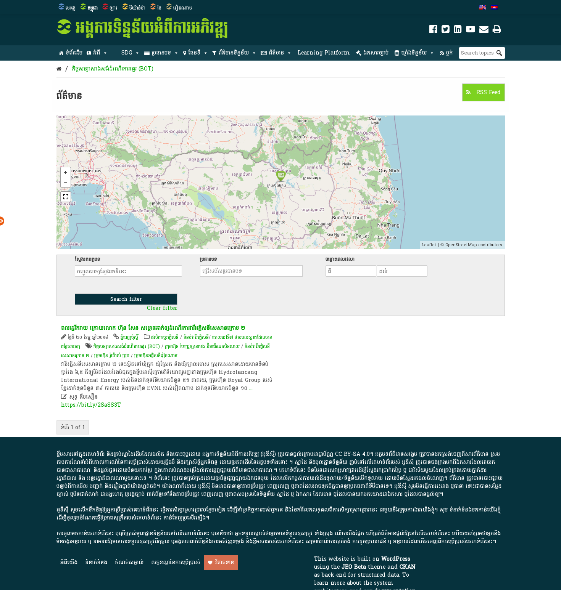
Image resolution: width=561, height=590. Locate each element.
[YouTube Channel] (470, 30)
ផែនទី (194, 53)
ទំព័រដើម (74, 53)
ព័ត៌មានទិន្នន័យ (233, 53)
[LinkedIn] (458, 30)
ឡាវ (114, 8)
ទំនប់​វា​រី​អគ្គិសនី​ (196, 337)
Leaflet (429, 245)
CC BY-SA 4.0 (352, 454)
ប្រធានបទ (161, 53)
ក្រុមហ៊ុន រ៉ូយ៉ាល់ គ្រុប (112, 355)
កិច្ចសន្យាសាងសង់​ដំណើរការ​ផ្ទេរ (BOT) (112, 69)
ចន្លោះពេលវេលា (340, 259)
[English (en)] (482, 8)
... (251, 388)
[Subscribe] (483, 30)
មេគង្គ (71, 8)
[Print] (497, 30)
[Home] (58, 69)
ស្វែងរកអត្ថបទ (87, 259)
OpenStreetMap (461, 245)
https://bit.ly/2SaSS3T (91, 405)
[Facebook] (433, 30)
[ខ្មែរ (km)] (494, 8)
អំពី (96, 53)
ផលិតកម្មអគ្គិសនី (165, 337)
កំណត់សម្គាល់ (129, 562)
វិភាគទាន (224, 562)
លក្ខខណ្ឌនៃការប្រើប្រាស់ (175, 562)
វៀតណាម (182, 8)
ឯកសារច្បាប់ (376, 53)
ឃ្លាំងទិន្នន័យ (414, 53)
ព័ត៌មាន (276, 53)
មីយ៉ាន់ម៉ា (137, 8)
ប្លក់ (449, 53)
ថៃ (159, 8)
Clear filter (162, 308)
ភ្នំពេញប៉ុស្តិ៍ (129, 337)
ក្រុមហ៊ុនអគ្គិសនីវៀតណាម (155, 355)
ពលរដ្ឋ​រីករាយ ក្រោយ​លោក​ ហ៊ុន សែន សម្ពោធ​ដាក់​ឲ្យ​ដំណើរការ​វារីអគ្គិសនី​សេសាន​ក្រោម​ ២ (153, 328)
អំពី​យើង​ (68, 562)
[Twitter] (446, 30)
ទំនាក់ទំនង (96, 562)
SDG (126, 53)
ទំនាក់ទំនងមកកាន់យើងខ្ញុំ (475, 510)
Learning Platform (324, 53)
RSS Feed (487, 92)
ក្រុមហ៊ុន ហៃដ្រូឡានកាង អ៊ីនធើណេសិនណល (202, 346)
